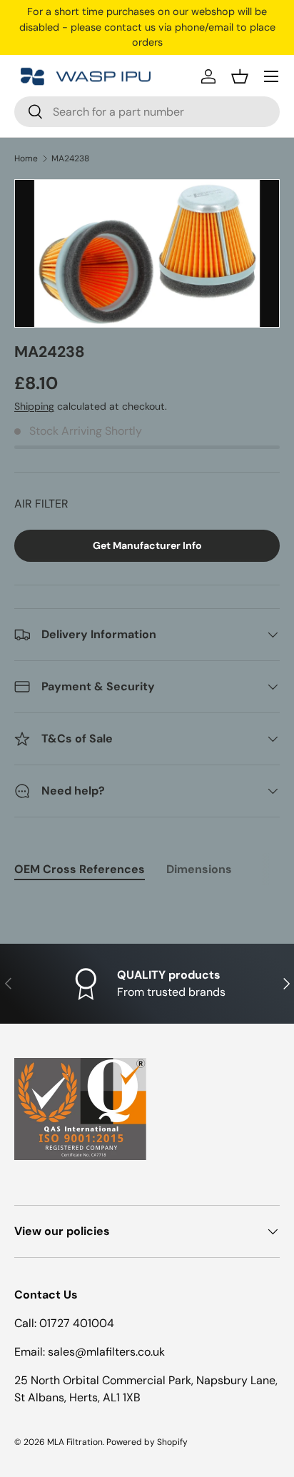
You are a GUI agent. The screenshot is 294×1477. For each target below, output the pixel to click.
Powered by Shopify (147, 1442)
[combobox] (147, 111)
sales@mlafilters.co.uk (106, 1351)
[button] (239, 76)
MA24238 (70, 158)
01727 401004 (76, 1323)
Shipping (34, 406)
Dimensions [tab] (199, 869)
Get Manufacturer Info (147, 545)
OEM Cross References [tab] (79, 869)
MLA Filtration (75, 1442)
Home (26, 158)
